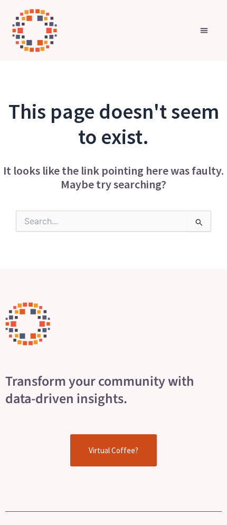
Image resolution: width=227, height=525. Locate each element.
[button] (204, 30)
